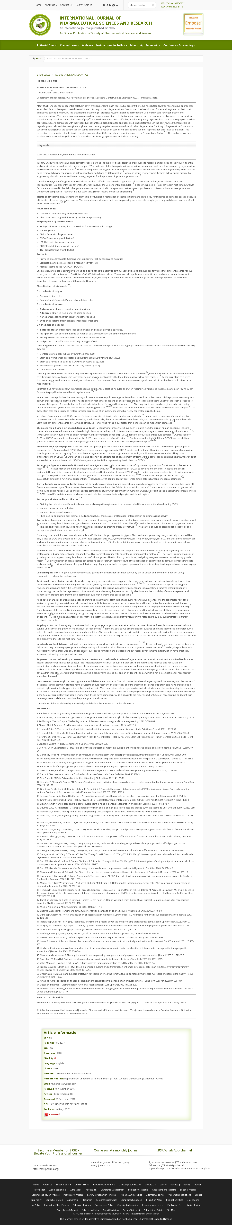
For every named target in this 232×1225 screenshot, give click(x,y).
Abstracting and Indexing (164, 1189)
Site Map (171, 1210)
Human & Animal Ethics (131, 1194)
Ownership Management (112, 1189)
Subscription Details (153, 1210)
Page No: (49, 1042)
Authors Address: (54, 1078)
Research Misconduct (106, 1200)
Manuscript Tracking (180, 1184)
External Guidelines (155, 1194)
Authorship (72, 1200)
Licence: (48, 1068)
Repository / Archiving (152, 1205)
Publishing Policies (82, 1205)
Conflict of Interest (54, 1200)
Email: (47, 1083)
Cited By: (49, 1058)
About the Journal (57, 1189)
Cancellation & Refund (67, 1210)
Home (39, 58)
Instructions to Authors (104, 1184)
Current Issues (82, 1184)
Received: (49, 1088)
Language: (50, 1063)
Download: (50, 1052)
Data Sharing (193, 1200)
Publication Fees (175, 1205)
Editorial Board (63, 1184)
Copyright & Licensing (127, 1205)
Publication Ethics (174, 1200)
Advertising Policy (90, 1210)
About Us (47, 1184)
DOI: (46, 1104)
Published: (50, 1109)
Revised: (48, 1093)
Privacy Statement (131, 1210)
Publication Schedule (138, 1189)
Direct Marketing (111, 1210)
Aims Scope (76, 1189)
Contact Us (150, 1184)
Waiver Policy (193, 1205)
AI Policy (36, 1205)
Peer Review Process (73, 1194)
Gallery (163, 1184)
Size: (46, 1047)
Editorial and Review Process (45, 1194)
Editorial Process (188, 1189)
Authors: (49, 1073)
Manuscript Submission (130, 1184)
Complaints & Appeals (131, 1200)
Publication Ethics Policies (56, 1205)
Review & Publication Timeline (101, 1194)
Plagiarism (87, 1200)
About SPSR (91, 1189)
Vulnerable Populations (179, 1194)
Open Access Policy (104, 1205)
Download (54, 1114)
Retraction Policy (154, 1200)
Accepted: (49, 1098)
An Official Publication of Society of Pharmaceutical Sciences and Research (106, 33)
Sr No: (47, 1037)
